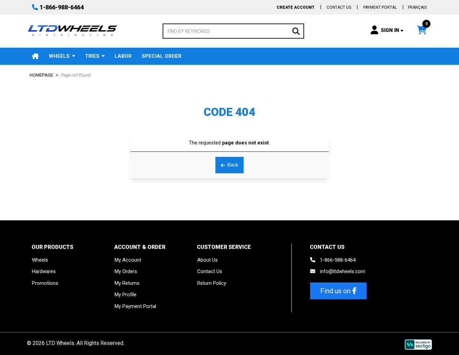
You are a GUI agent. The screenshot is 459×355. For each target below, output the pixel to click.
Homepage (41, 75)
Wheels (59, 56)
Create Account (296, 7)
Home (35, 56)
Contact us (339, 7)
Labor (123, 56)
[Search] (296, 31)
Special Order (161, 56)
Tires (92, 56)
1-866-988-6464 (62, 7)
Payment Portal (380, 7)
